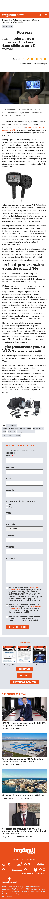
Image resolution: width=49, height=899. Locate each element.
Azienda (10, 490)
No (10, 507)
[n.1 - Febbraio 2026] (40, 655)
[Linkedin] (29, 864)
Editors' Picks (38, 429)
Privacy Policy (27, 873)
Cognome (11, 467)
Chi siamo (16, 859)
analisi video (12, 425)
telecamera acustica (11, 435)
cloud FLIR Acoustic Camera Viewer (17, 429)
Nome (9, 456)
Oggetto (10, 547)
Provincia (11, 524)
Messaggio (12, 558)
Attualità (7, 27)
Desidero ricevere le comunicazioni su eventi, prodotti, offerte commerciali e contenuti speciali (24, 618)
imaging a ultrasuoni (26, 432)
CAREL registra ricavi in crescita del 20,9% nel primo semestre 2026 (24, 724)
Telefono (10, 535)
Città (9, 513)
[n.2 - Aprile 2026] (24, 655)
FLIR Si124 (11, 432)
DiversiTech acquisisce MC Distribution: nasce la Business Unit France (23, 760)
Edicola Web (24, 669)
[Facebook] (9, 864)
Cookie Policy (40, 873)
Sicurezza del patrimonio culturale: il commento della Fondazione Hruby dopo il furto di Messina (24, 831)
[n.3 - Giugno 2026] (9, 655)
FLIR (4, 432)
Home (4, 20)
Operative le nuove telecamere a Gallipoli (23, 795)
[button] (40, 15)
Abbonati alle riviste (29, 859)
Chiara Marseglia (40, 64)
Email (9, 478)
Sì (10, 504)
